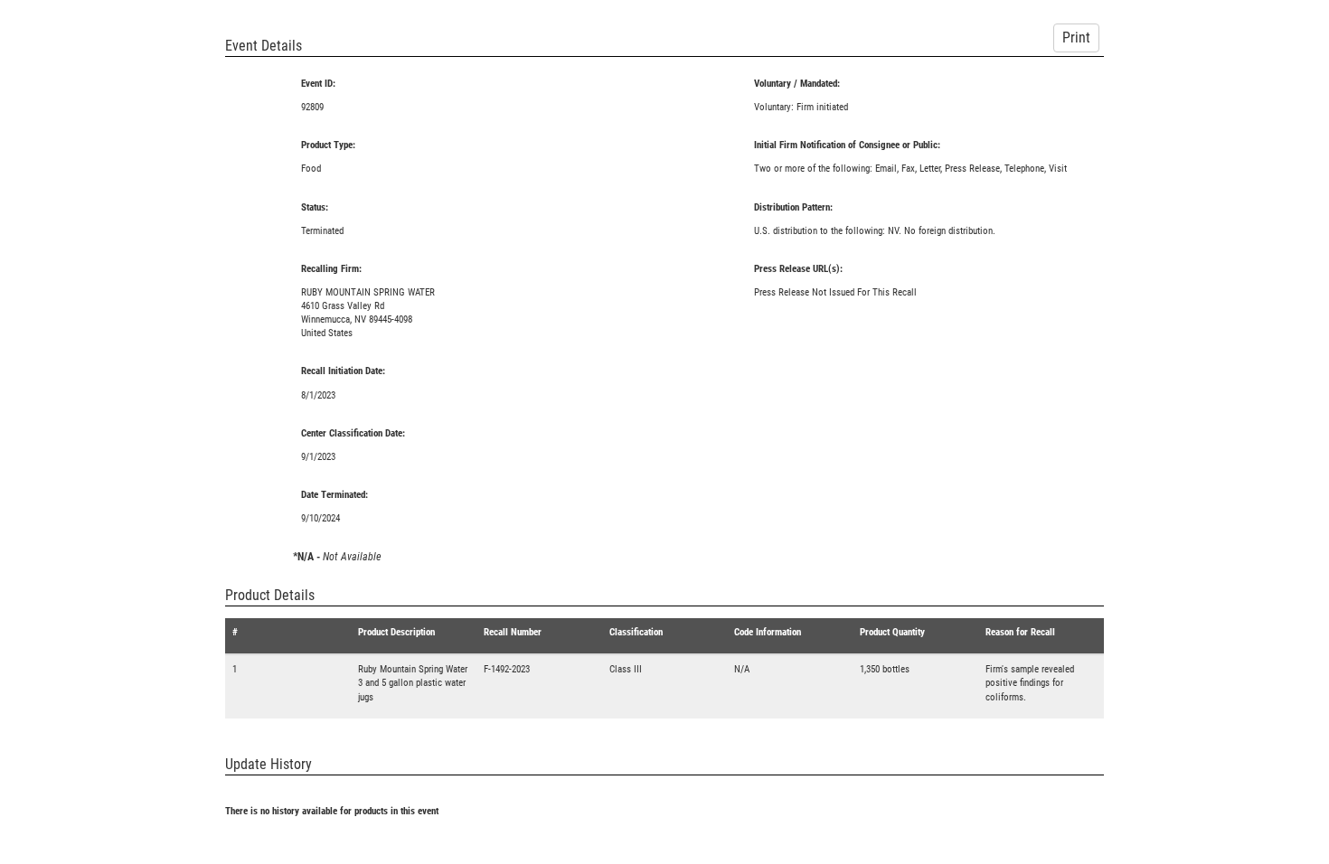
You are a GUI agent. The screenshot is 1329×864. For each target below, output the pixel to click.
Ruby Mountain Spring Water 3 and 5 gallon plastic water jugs (412, 682)
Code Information (767, 632)
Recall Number (513, 632)
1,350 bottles (885, 669)
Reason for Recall (1020, 632)
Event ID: (318, 83)
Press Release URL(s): (798, 269)
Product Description (396, 632)
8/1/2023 (318, 395)
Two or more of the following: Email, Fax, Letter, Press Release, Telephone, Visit (910, 168)
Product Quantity (892, 632)
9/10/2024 (320, 518)
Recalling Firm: (331, 269)
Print (1076, 37)
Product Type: (328, 145)
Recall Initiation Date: (343, 371)
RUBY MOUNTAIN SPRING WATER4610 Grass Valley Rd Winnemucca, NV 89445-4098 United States (368, 312)
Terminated (322, 231)
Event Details (263, 45)
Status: (314, 207)
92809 (312, 107)
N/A (741, 669)
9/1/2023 (318, 457)
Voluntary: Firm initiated (801, 107)
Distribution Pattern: (793, 207)
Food (311, 168)
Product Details (270, 595)
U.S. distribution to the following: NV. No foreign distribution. (874, 231)
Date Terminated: (334, 495)
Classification (636, 632)
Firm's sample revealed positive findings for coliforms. (1029, 682)
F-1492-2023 (507, 669)
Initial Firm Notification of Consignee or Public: (847, 145)
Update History (268, 764)
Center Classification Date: (353, 433)
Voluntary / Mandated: (797, 83)
